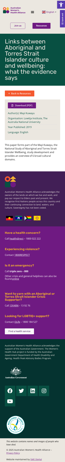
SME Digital (36, 459)
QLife (17, 322)
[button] (61, 5)
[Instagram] (44, 391)
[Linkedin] (33, 391)
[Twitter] (21, 391)
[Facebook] (10, 391)
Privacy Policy (13, 453)
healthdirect (16, 238)
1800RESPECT (22, 255)
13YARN (14, 305)
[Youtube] (10, 401)
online (15, 278)
